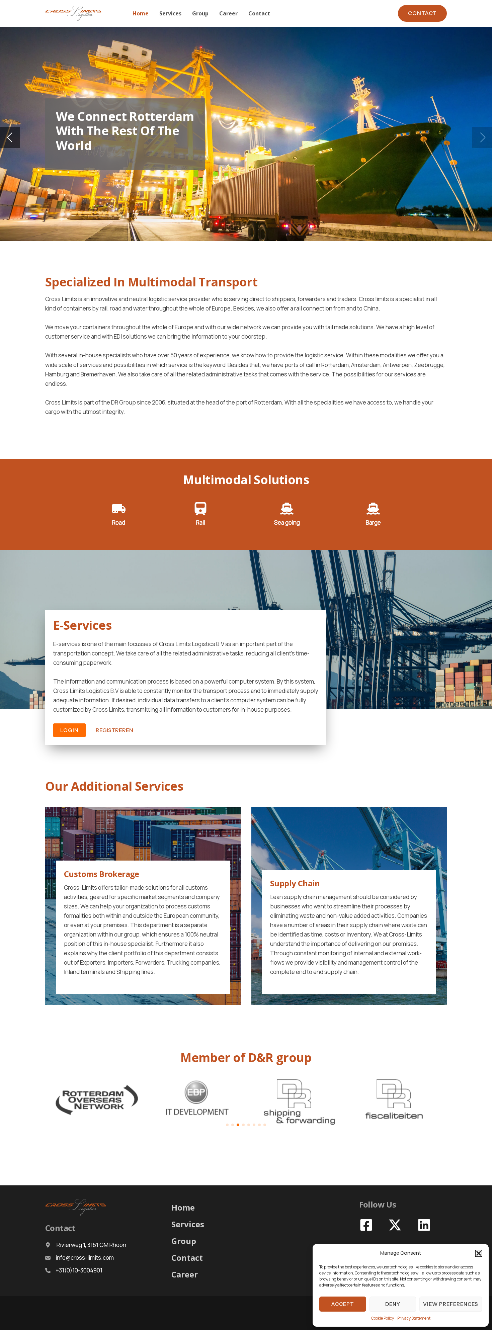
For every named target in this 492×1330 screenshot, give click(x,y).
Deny (392, 1304)
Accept (342, 1304)
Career (184, 1274)
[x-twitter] (395, 1225)
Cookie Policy (382, 1318)
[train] (200, 508)
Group (183, 1240)
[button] (478, 1253)
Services (187, 1224)
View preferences (450, 1304)
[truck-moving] (118, 508)
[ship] (286, 508)
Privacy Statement (413, 1318)
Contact (187, 1257)
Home (183, 1207)
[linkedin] (424, 1225)
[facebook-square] (367, 1225)
